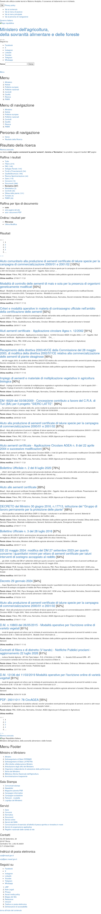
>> (2, 255)
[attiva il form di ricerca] (1, 39)
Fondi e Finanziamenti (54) (15, 171)
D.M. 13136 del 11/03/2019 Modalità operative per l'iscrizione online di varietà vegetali (50, 676)
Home (7, 137)
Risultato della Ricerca (13, 139)
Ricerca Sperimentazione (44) (16, 176)
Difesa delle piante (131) (14, 193)
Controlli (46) (10, 191)
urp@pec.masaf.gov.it (8, 859)
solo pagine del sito (12, 210)
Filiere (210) (9, 163)
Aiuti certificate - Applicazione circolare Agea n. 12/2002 (42, 330)
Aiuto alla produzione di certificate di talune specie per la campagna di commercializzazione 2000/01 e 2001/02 (49, 424)
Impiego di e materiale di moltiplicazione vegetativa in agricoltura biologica (47, 379)
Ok (2, 5)
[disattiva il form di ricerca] (3, 39)
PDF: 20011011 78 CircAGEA (19, 699)
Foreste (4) (9, 195)
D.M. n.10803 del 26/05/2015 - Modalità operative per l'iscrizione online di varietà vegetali (47, 626)
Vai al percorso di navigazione (16, 16)
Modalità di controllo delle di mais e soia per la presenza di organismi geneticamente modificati (50, 285)
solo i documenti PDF (13, 212)
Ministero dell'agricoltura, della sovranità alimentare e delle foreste (39, 31)
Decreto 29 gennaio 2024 (16, 581)
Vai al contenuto (11, 9)
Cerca (2, 64)
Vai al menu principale (13, 14)
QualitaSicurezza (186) (14, 173)
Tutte (7, 161)
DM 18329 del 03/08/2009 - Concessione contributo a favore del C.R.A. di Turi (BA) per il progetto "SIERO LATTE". (47, 402)
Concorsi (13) (10, 181)
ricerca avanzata (7, 69)
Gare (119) (9, 178)
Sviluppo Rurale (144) (13, 168)
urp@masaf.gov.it (7, 855)
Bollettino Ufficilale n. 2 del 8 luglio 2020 (25, 468)
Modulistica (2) (10, 188)
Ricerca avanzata (7, 149)
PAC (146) (9, 166)
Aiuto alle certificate (18, 487)
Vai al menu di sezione (13, 12)
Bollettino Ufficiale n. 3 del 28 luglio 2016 (26, 531)
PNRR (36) (9, 198)
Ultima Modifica (11, 224)
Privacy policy (10, 5)
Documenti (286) (11, 183)
